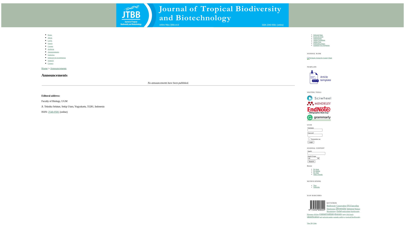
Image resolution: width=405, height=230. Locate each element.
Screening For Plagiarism (321, 45)
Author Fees (317, 42)
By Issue (316, 169)
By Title (316, 173)
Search (50, 43)
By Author (316, 171)
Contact (50, 63)
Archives (51, 49)
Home (50, 35)
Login (50, 41)
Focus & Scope (318, 37)
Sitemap (51, 60)
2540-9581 (53, 112)
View (315, 185)
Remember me (315, 139)
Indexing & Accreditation (57, 58)
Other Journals (318, 174)
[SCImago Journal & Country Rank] (319, 58)
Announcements (53, 52)
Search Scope (312, 156)
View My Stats (312, 223)
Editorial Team (318, 35)
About (50, 38)
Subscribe (316, 187)
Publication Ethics (319, 44)
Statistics (51, 55)
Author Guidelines (319, 40)
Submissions (317, 38)
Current (50, 46)
